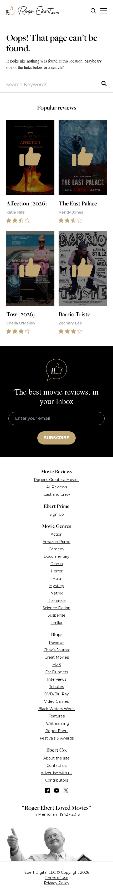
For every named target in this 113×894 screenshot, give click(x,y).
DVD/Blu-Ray (56, 694)
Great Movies (56, 657)
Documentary (56, 556)
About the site (56, 758)
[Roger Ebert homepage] (32, 10)
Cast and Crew (56, 494)
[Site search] (93, 11)
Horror (57, 571)
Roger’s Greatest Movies (56, 479)
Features (56, 716)
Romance (57, 600)
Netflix (56, 593)
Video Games (56, 701)
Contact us (56, 765)
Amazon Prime (56, 541)
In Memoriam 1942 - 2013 (56, 814)
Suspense (56, 615)
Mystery (56, 585)
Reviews (56, 642)
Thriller (57, 622)
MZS (56, 664)
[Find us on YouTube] (56, 790)
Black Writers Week (56, 708)
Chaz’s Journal (57, 650)
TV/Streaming (56, 723)
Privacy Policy (56, 883)
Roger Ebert (56, 730)
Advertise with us (56, 773)
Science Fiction (56, 608)
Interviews (56, 679)
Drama (56, 563)
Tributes (56, 686)
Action (57, 534)
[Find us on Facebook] (47, 790)
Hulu (56, 578)
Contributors (56, 780)
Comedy (56, 549)
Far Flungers (56, 672)
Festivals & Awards (57, 738)
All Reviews (56, 487)
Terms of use (56, 877)
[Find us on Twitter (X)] (66, 790)
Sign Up (56, 514)
